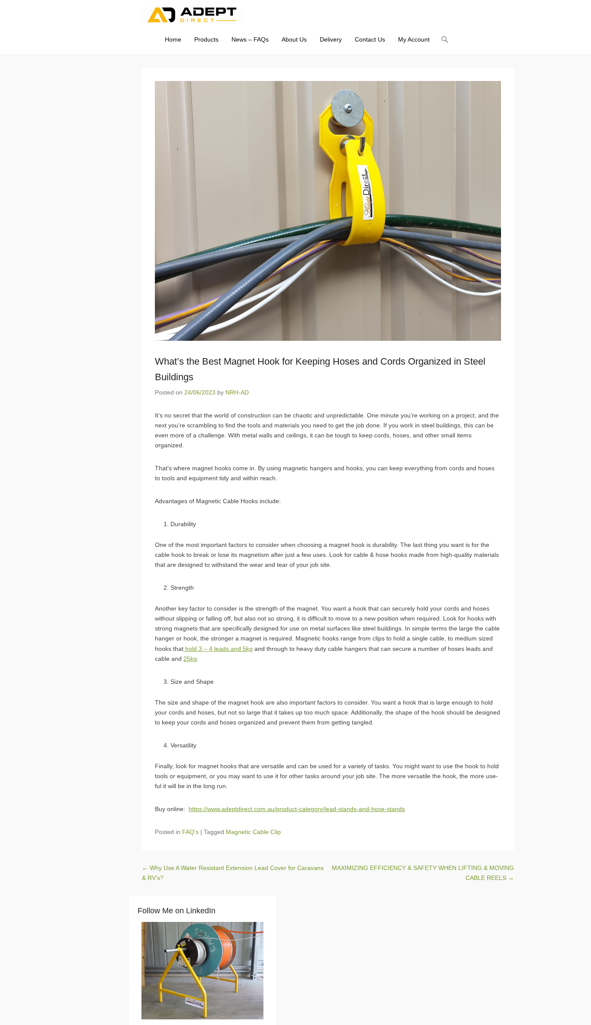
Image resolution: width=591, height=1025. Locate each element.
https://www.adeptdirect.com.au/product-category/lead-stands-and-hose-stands (297, 808)
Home (173, 39)
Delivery (331, 39)
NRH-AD (237, 392)
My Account (414, 39)
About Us (294, 39)
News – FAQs (250, 39)
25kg (190, 658)
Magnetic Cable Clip (253, 831)
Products (206, 39)
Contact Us (370, 39)
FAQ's (190, 831)
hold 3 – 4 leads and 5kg (218, 648)
